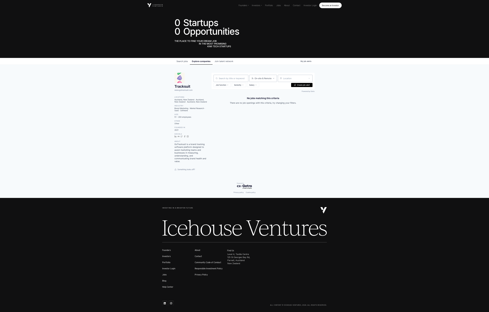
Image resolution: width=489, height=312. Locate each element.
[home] (155, 5)
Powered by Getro (308, 91)
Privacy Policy (201, 274)
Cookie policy (251, 192)
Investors (166, 256)
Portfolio (269, 5)
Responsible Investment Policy (209, 268)
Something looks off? (186, 169)
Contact (296, 5)
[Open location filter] (309, 78)
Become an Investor (330, 5)
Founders (166, 250)
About (287, 5)
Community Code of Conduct (208, 262)
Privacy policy (239, 192)
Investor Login (310, 5)
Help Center (167, 287)
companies (201, 61)
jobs (182, 61)
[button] (244, 5)
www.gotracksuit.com (183, 90)
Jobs (278, 5)
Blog (164, 281)
